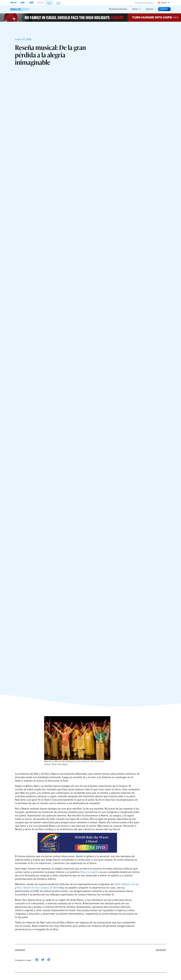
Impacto (149, 8)
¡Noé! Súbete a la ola (126, 884)
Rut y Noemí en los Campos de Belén (38, 888)
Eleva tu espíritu (89, 872)
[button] (36, 959)
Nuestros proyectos (118, 8)
